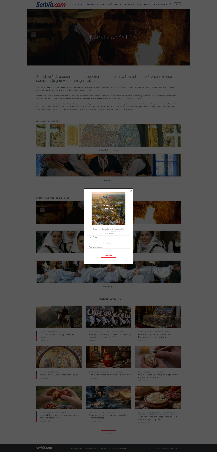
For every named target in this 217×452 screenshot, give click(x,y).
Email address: (108, 244)
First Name (108, 233)
